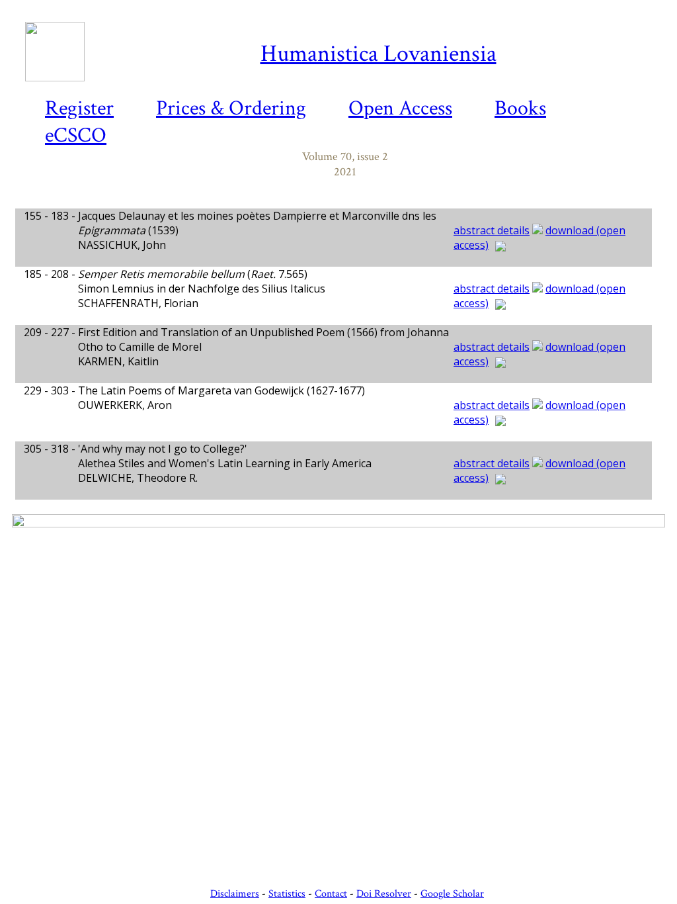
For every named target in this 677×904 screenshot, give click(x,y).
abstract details (492, 230)
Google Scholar (452, 894)
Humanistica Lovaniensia (378, 53)
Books (520, 108)
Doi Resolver (383, 894)
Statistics (286, 894)
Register (79, 108)
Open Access (400, 108)
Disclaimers (234, 894)
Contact (331, 894)
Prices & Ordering (231, 108)
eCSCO (75, 135)
